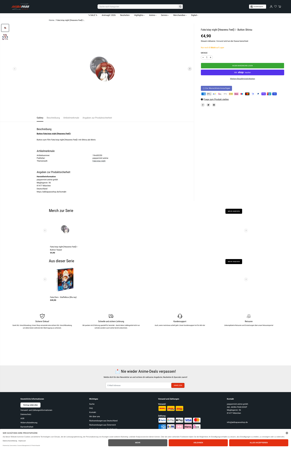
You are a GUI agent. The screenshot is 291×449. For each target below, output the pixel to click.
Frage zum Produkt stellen (216, 99)
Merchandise (179, 15)
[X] (208, 105)
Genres (164, 15)
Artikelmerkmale (71, 117)
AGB (22, 418)
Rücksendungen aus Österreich (102, 425)
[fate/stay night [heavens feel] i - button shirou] (102, 68)
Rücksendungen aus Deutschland (103, 421)
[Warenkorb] (279, 6)
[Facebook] (203, 105)
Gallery (40, 117)
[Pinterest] (214, 105)
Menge (204, 53)
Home (51, 20)
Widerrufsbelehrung (28, 422)
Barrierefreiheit (26, 427)
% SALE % (92, 15)
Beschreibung (53, 117)
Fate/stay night (99, 161)
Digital (194, 15)
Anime (152, 15)
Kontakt (92, 412)
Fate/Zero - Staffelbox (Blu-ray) (63, 297)
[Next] (190, 69)
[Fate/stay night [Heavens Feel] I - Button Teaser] (65, 229)
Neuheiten (125, 15)
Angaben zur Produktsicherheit (97, 117)
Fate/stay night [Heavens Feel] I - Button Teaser (64, 248)
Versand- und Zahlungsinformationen (36, 410)
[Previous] (15, 69)
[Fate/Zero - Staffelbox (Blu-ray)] (65, 279)
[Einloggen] (271, 6)
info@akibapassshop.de (237, 422)
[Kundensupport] (257, 7)
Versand (219, 41)
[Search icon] (180, 6)
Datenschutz (25, 414)
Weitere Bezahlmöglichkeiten (242, 78)
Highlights (139, 15)
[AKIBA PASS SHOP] (20, 6)
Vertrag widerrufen (30, 405)
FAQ (91, 408)
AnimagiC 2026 (109, 15)
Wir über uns (94, 416)
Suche (91, 404)
